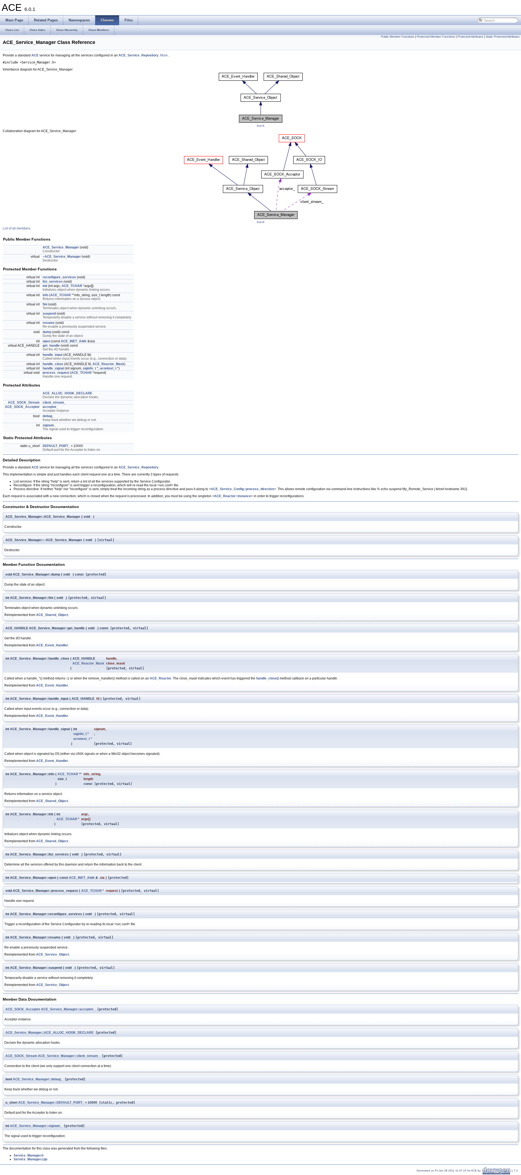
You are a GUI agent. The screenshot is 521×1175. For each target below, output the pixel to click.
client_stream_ (54, 402)
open (46, 341)
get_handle (51, 345)
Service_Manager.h (28, 1155)
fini (45, 304)
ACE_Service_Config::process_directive (242, 489)
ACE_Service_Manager (61, 247)
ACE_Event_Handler (52, 645)
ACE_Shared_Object (52, 615)
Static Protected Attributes (503, 36)
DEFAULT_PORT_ (56, 446)
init (45, 286)
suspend (49, 313)
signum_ (49, 425)
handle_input (52, 355)
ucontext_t (108, 368)
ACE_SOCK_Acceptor (22, 407)
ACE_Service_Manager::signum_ (36, 1126)
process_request (56, 373)
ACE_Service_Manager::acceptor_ (68, 1009)
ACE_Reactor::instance (232, 496)
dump (47, 332)
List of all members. (17, 228)
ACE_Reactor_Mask (108, 364)
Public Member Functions (397, 36)
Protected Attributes (470, 36)
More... (165, 55)
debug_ (48, 416)
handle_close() (267, 678)
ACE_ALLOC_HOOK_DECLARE (67, 393)
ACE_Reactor (160, 678)
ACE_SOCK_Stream (24, 402)
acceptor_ (50, 407)
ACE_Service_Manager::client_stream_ (69, 1056)
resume (49, 323)
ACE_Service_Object (52, 954)
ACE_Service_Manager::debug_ (38, 1079)
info (45, 295)
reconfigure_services (59, 277)
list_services (53, 281)
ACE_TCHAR (72, 286)
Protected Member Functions (436, 36)
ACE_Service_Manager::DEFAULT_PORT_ (51, 1102)
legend (260, 125)
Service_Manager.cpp (30, 1159)
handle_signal (53, 368)
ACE (35, 55)
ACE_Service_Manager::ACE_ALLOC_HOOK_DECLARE (49, 1032)
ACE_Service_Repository (138, 55)
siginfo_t (89, 368)
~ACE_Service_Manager (62, 256)
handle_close (53, 364)
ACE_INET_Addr (74, 341)
